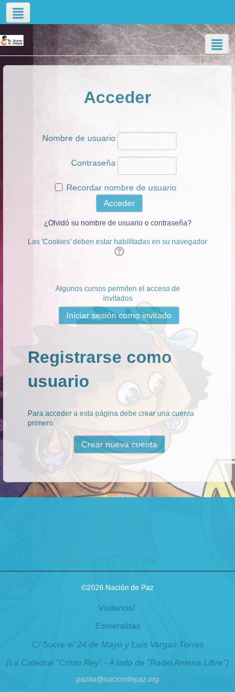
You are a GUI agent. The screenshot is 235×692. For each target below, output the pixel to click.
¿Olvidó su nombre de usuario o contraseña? (118, 223)
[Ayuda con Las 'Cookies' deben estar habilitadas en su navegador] (118, 252)
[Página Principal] (12, 40)
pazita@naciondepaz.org (118, 679)
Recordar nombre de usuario (121, 187)
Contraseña (93, 163)
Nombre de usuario (79, 138)
